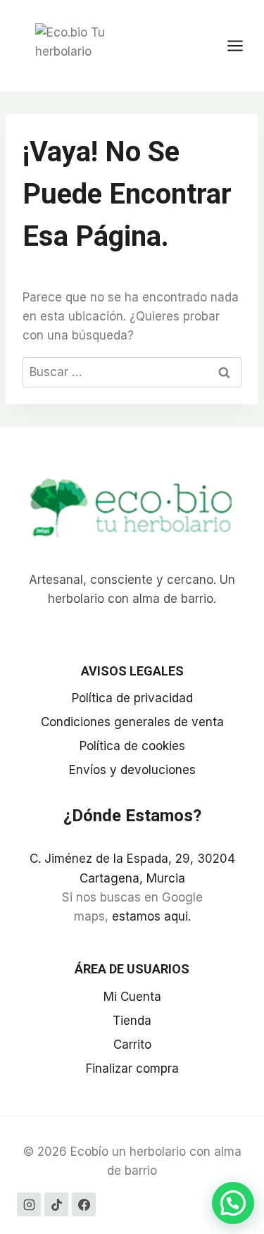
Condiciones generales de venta (132, 722)
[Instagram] (29, 1204)
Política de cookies (132, 746)
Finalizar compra (132, 1068)
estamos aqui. (151, 916)
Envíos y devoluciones (132, 770)
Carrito (132, 1044)
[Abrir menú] (242, 45)
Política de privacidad (132, 698)
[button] (233, 1203)
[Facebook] (84, 1204)
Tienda (132, 1021)
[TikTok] (56, 1204)
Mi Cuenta (132, 997)
